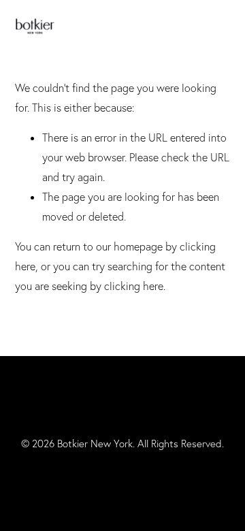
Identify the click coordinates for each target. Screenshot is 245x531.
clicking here (133, 286)
